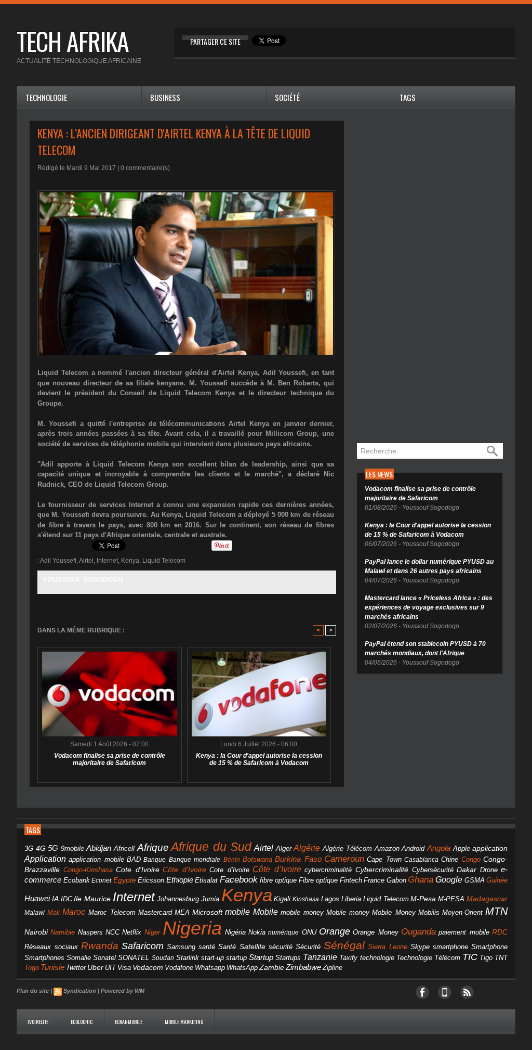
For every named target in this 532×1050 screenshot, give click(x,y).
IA (55, 899)
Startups (288, 958)
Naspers (90, 932)
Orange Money (375, 932)
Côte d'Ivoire (184, 869)
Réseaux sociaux (51, 947)
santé (206, 947)
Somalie (78, 958)
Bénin (231, 859)
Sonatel (104, 958)
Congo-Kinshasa (88, 870)
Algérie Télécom (348, 848)
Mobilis (429, 912)
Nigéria (235, 932)
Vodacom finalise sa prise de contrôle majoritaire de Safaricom (109, 759)
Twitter (76, 967)
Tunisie (52, 967)
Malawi (34, 912)
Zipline (332, 967)
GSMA (474, 880)
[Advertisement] (435, 277)
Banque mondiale (194, 859)
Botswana (257, 859)
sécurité (280, 947)
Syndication (79, 991)
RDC (500, 932)
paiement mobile (463, 932)
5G (53, 848)
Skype (420, 947)
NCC (112, 932)
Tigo (486, 958)
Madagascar (487, 899)
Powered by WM (122, 991)
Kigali (282, 899)
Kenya (130, 560)
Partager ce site (215, 41)
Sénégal (344, 945)
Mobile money (347, 912)
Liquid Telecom (163, 560)
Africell (124, 848)
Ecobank (76, 880)
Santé (227, 947)
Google (448, 879)
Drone (489, 870)
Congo (471, 859)
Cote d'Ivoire (137, 870)
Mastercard (155, 912)
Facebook (239, 880)
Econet (101, 880)
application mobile (96, 859)
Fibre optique (318, 880)
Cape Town (384, 859)
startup (236, 958)
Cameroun (344, 859)
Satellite (252, 947)
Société (287, 97)
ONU (309, 932)
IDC (66, 899)
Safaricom (143, 946)
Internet (107, 560)
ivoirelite (38, 1022)
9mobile (72, 848)
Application (45, 858)
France (374, 880)
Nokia (256, 932)
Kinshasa (305, 899)
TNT (501, 958)
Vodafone (179, 967)
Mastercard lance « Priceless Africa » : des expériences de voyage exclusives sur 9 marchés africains (429, 607)
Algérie (307, 847)
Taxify (348, 958)
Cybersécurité (433, 870)
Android (413, 848)
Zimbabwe (303, 967)
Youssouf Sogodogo (83, 580)
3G (28, 848)
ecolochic (82, 1022)
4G (41, 848)
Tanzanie (320, 957)
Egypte (124, 880)
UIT (110, 967)
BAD (134, 859)
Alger (283, 848)
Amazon (387, 848)
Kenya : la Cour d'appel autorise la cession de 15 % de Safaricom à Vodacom (259, 759)
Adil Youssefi (58, 560)
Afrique (153, 847)
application (490, 848)
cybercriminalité (328, 870)
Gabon (396, 880)
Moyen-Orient (462, 912)
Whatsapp (210, 967)
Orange (334, 931)
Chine (449, 859)
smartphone (450, 947)
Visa (124, 967)
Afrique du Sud (211, 846)
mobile (237, 912)
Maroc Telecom (112, 912)
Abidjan (98, 848)
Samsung (181, 947)
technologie (377, 958)
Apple (461, 848)
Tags (408, 97)
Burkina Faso (298, 858)
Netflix (131, 932)
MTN (496, 911)
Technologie (46, 97)
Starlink (187, 958)
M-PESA (451, 899)
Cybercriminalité (381, 870)
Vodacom (147, 967)
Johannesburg (178, 899)
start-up (212, 958)
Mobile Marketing (184, 1022)
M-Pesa (423, 899)
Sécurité (308, 947)
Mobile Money (393, 912)
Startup (261, 957)
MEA (182, 912)
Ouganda (418, 931)
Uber (95, 967)
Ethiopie (179, 879)
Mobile (265, 912)
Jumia (210, 899)
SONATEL (133, 958)
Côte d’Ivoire (276, 869)
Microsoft (207, 912)
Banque (154, 859)
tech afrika (73, 40)
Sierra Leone (387, 947)
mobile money (302, 912)
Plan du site (33, 991)
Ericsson (151, 880)
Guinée (497, 880)
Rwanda (99, 945)
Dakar (466, 869)
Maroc (73, 911)
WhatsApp (242, 967)
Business (165, 97)
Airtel (86, 560)
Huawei (37, 898)
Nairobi (36, 932)
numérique (283, 932)
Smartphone (489, 947)
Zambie (271, 967)
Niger (152, 932)
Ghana (420, 879)
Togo (31, 967)
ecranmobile (129, 1022)
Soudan (163, 958)
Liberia (351, 899)
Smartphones (44, 958)
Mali (53, 912)
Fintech (351, 880)
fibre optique (278, 880)
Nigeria (192, 928)
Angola (438, 848)
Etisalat (206, 880)
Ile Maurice (92, 899)
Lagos (330, 899)
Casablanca (421, 859)
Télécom (447, 958)
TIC (469, 957)
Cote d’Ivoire (229, 870)
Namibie (62, 932)
